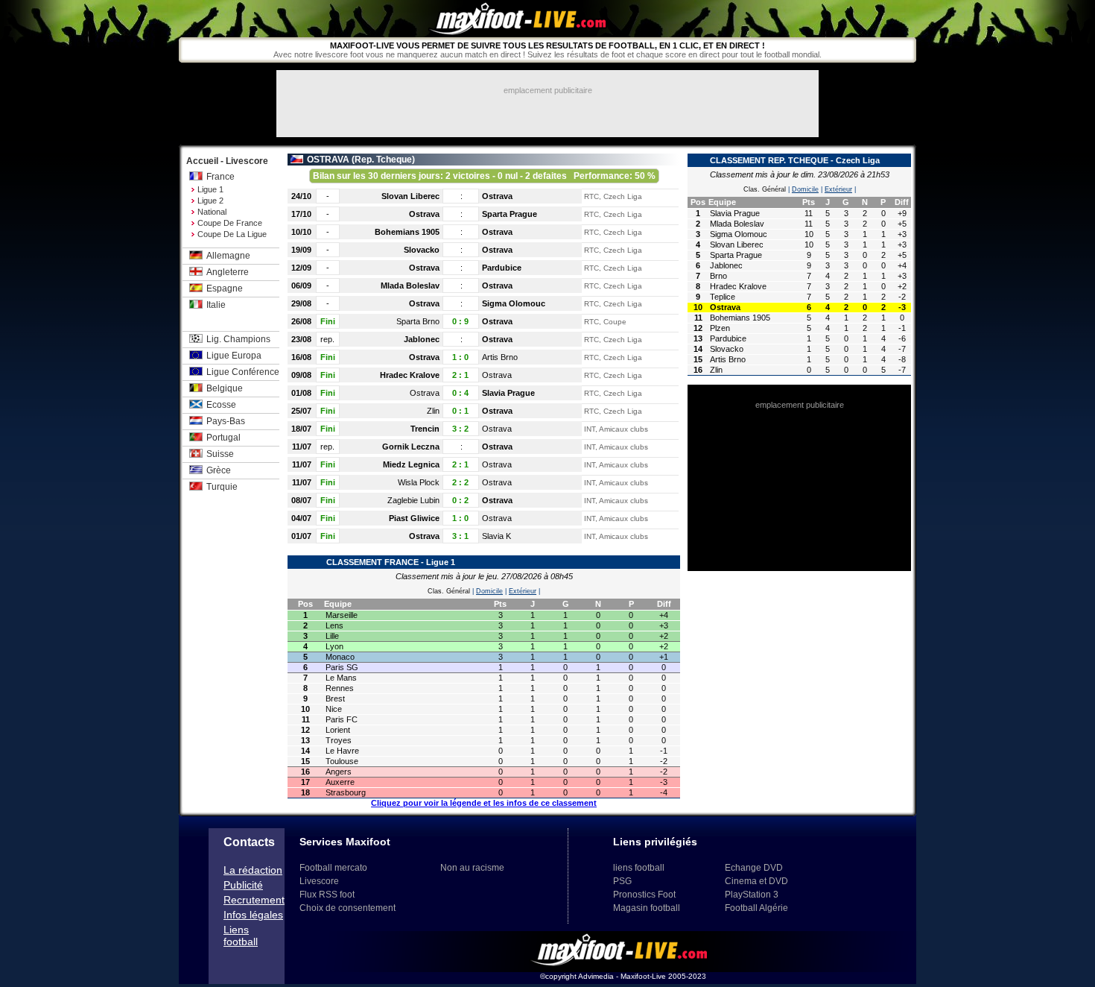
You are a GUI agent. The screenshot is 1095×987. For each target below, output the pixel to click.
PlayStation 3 (751, 894)
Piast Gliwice (414, 518)
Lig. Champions (238, 339)
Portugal (223, 437)
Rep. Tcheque (383, 159)
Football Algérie (756, 908)
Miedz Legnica (411, 464)
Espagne (224, 288)
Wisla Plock (418, 482)
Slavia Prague (508, 392)
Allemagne (228, 255)
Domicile (489, 591)
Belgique (224, 388)
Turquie (222, 487)
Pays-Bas (225, 421)
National (211, 211)
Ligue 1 (210, 189)
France (220, 176)
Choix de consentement (347, 908)
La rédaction (252, 870)
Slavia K (496, 536)
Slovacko (421, 249)
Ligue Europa (233, 355)
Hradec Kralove (409, 374)
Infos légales (253, 915)
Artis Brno (500, 357)
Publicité (243, 885)
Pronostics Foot (644, 894)
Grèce (218, 470)
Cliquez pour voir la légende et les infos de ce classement (484, 802)
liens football (638, 868)
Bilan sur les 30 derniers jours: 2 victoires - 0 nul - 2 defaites (484, 176)
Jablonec (421, 339)
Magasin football (646, 908)
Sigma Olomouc (513, 303)
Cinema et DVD (756, 881)
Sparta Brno (417, 321)
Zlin (433, 410)
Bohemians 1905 (407, 231)
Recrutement (254, 900)
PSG (622, 881)
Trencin (424, 428)
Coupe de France (229, 222)
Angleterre (227, 272)
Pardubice (501, 267)
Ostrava (497, 196)
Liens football (240, 935)
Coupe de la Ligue (232, 234)
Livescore (319, 881)
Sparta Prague (509, 213)
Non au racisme (472, 868)
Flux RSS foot (327, 894)
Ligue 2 (210, 200)
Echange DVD (754, 868)
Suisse (220, 454)
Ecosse (221, 405)
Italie (216, 305)
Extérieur (522, 591)
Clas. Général (449, 591)
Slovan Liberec (410, 196)
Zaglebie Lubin (413, 500)
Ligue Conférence (242, 372)
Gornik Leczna (410, 446)
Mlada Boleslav (410, 285)
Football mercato (333, 868)
